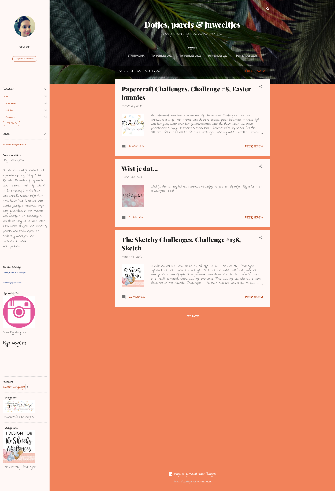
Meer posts (192, 316)
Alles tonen (255, 71)
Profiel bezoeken (25, 58)
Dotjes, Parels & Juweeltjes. (14, 272)
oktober (10, 110)
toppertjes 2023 (162, 55)
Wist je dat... (140, 168)
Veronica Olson (204, 482)
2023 (5, 96)
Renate (25, 47)
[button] (261, 87)
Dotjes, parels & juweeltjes (192, 24)
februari (10, 117)
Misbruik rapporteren (14, 145)
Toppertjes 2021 (218, 55)
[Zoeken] (268, 9)
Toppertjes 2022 (190, 55)
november (11, 103)
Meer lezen (254, 146)
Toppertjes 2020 (246, 55)
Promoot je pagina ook (12, 282)
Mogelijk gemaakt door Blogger (194, 473)
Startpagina (136, 55)
